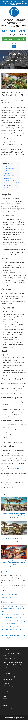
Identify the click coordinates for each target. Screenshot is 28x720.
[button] (14, 46)
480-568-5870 (14, 31)
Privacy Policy (7, 708)
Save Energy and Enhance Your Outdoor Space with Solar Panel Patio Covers (12, 608)
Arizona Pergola (14, 21)
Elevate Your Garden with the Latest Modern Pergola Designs (14, 537)
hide (12, 163)
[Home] (2, 65)
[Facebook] (5, 696)
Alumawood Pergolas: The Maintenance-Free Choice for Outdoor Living (11, 629)
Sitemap (5, 705)
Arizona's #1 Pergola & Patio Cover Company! (14, 3)
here (20, 471)
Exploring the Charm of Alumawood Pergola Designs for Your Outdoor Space (14, 562)
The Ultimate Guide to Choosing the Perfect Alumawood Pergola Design (14, 514)
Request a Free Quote (9, 594)
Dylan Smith (7, 100)
